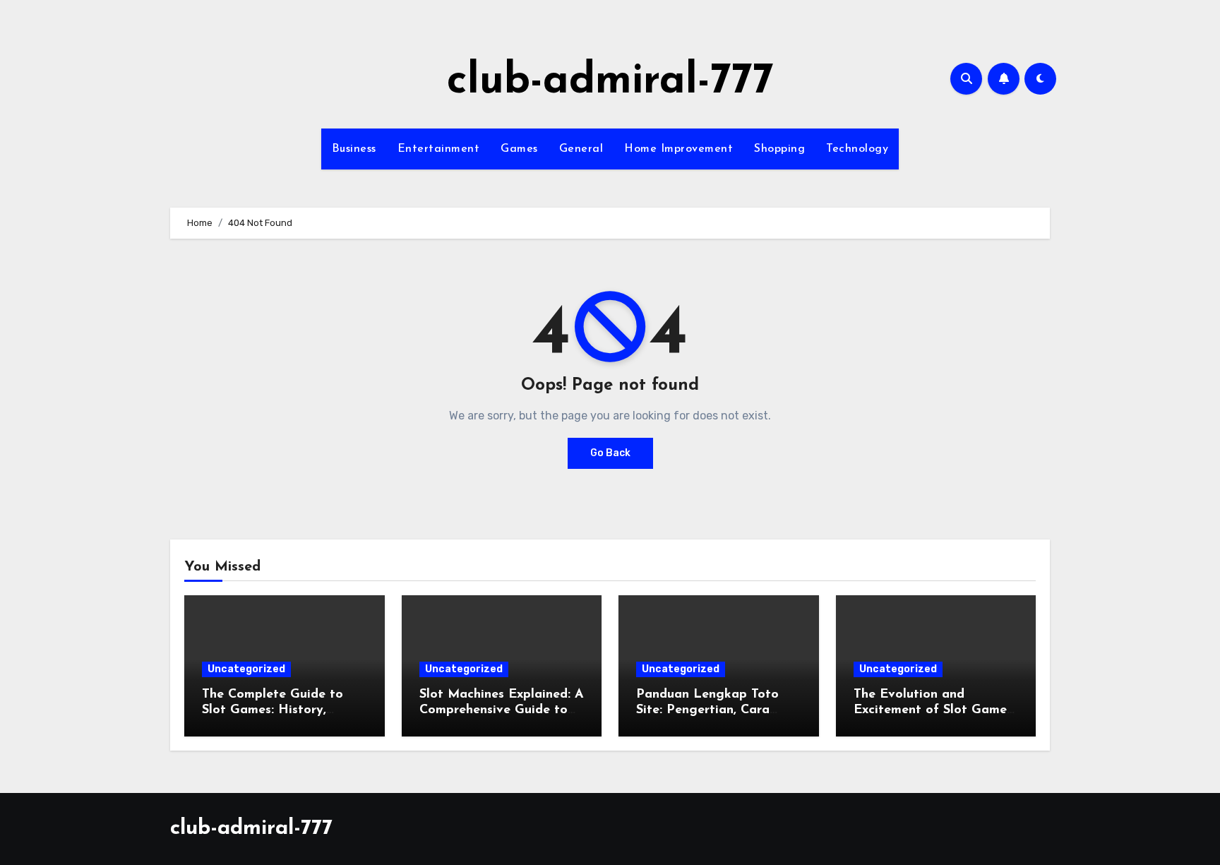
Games (519, 149)
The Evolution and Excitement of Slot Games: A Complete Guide (934, 710)
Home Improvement (678, 149)
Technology (857, 149)
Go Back (610, 453)
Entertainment (438, 149)
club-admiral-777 (610, 82)
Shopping (779, 149)
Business (354, 149)
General (581, 149)
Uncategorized (246, 669)
